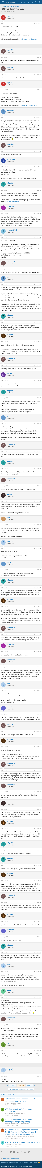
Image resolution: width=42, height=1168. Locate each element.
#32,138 (39, 828)
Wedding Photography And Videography (23, 1136)
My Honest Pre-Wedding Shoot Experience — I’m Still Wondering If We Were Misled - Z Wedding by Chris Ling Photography (22, 1132)
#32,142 (39, 902)
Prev (13, 1085)
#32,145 (39, 952)
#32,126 (39, 587)
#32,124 (39, 548)
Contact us (4, 1162)
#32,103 (39, 74)
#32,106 (39, 151)
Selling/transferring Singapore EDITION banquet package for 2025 (20, 1100)
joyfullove (7, 1103)
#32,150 (39, 1076)
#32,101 (39, 23)
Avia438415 (8, 1144)
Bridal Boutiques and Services (17, 1113)
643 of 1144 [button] (21, 1085)
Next (28, 1085)
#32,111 (39, 269)
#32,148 (39, 1025)
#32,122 (39, 501)
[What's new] (36, 2)
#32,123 (39, 525)
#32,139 (39, 850)
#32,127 (39, 606)
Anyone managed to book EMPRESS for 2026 (22, 1142)
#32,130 (39, 667)
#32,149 (39, 1050)
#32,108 (39, 190)
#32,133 (39, 731)
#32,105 (39, 117)
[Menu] (2, 2)
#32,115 (39, 365)
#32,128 (39, 634)
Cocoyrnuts (8, 1136)
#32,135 (39, 770)
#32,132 (39, 714)
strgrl (6, 1113)
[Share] (34, 23)
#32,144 (39, 937)
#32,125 (39, 570)
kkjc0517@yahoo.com (29, 39)
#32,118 (39, 423)
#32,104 (39, 90)
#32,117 (39, 398)
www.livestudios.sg (13, 202)
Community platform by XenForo (16, 1166)
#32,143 (39, 921)
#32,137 (39, 809)
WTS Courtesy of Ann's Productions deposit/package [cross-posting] (18, 1120)
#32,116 (39, 380)
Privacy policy (24, 1162)
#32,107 (39, 166)
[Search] (40, 2)
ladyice (5, 12)
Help (30, 1162)
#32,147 (39, 997)
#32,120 (39, 468)
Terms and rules (13, 1162)
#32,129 (39, 652)
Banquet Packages (16, 1103)
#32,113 (39, 322)
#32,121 (39, 486)
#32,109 (39, 214)
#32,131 (39, 690)
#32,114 (39, 342)
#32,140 (39, 865)
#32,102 (39, 57)
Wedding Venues (16, 1144)
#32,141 (39, 881)
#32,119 (39, 451)
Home (35, 1162)
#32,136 (39, 792)
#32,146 (39, 972)
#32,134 (39, 747)
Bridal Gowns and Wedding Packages (19, 1123)
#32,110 (39, 237)
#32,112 (39, 284)
